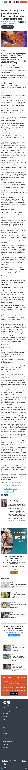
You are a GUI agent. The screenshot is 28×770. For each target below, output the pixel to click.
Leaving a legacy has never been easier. (14, 557)
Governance (5, 747)
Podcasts (4, 722)
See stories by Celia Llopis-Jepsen (16, 520)
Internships (5, 738)
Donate (24, 2)
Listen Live (5, 716)
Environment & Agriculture (16, 592)
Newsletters (5, 724)
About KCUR (5, 713)
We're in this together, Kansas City (14, 678)
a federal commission (13, 235)
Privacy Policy (5, 752)
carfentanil (20, 165)
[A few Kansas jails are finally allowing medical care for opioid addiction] (7, 648)
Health (11, 582)
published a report (17, 201)
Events (4, 727)
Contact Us (5, 733)
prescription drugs (16, 485)
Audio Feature (9, 491)
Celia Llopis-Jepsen (10, 21)
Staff (4, 730)
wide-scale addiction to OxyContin (15, 251)
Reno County (5, 184)
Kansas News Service (17, 482)
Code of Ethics (6, 744)
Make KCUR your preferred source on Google (14, 627)
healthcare (8, 488)
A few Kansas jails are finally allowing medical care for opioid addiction (18, 649)
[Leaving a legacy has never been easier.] (14, 541)
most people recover (14, 160)
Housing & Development (15, 602)
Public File (5, 750)
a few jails (9, 324)
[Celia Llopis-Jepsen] (4, 503)
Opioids (7, 485)
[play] (2, 768)
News (7, 482)
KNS (15, 488)
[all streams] (26, 768)
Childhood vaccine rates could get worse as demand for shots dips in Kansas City (18, 616)
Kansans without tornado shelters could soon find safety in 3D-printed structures (18, 606)
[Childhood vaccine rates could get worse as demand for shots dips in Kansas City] (5, 615)
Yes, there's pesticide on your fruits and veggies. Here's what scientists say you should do (18, 596)
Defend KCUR (14, 693)
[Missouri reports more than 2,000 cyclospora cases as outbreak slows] (5, 585)
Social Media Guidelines (7, 741)
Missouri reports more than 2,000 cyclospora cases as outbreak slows (18, 586)
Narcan (9, 75)
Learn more (14, 572)
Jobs (4, 736)
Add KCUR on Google (14, 635)
